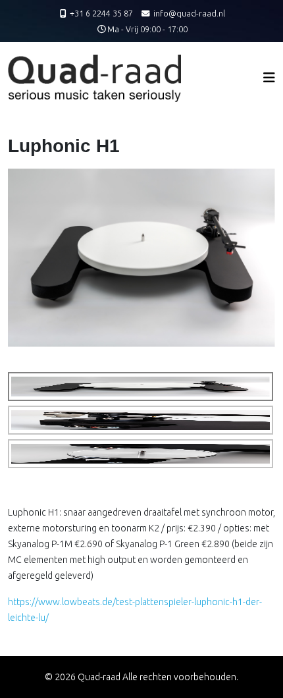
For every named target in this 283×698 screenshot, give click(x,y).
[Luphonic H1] (141, 257)
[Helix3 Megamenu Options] (269, 77)
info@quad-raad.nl (189, 13)
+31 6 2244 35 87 (101, 13)
